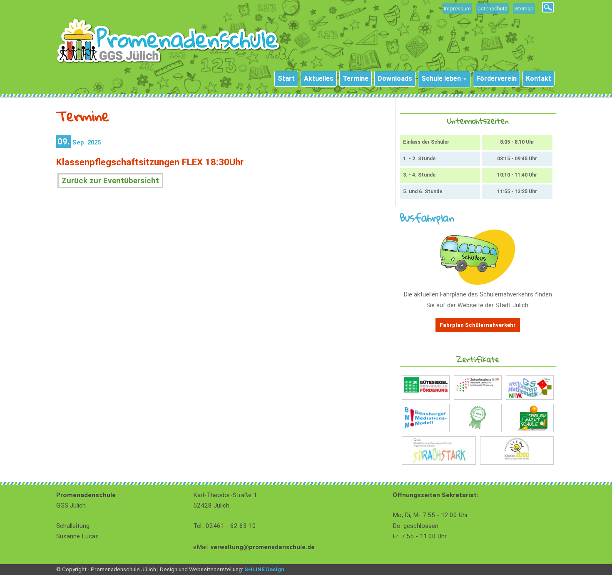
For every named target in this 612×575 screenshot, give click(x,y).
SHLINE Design (264, 569)
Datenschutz (493, 8)
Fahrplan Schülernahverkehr (478, 325)
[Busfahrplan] (477, 282)
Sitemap (524, 8)
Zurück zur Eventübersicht (110, 180)
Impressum (457, 8)
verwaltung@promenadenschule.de (263, 547)
